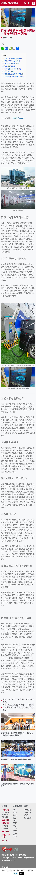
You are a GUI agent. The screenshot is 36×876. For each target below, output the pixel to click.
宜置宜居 (21, 699)
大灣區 (23, 705)
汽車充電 (20, 707)
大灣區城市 (12, 699)
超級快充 (27, 707)
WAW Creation (18, 118)
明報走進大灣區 (9, 3)
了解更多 (15, 873)
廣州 (27, 699)
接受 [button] (21, 873)
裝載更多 (18, 798)
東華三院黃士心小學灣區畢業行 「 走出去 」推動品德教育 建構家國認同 (17, 734)
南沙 (18, 705)
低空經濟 (11, 705)
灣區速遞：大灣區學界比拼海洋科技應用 (16, 759)
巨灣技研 (30, 705)
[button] (28, 3)
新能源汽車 (11, 707)
